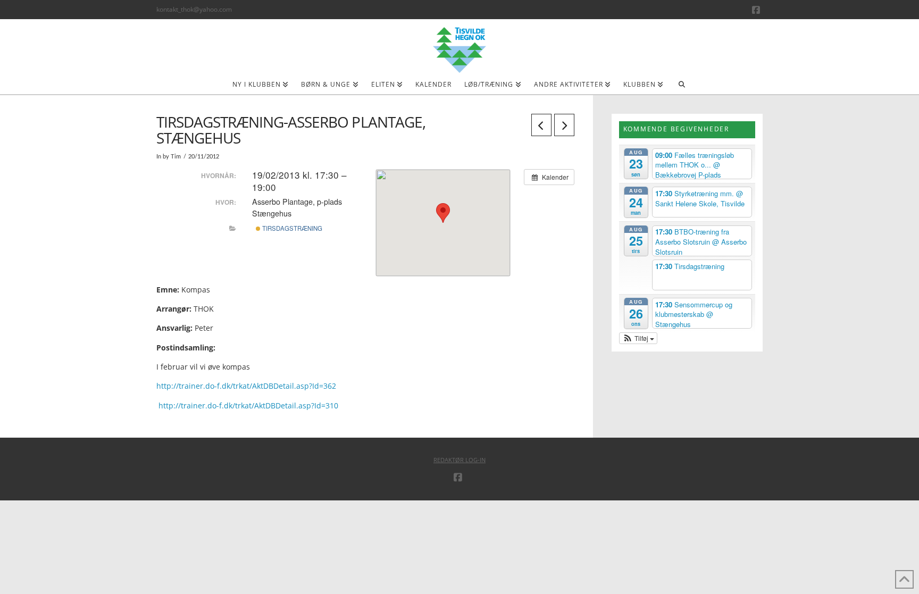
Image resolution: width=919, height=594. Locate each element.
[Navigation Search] (682, 87)
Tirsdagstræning (291, 228)
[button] (638, 338)
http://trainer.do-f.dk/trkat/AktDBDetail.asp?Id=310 (248, 405)
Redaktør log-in (459, 460)
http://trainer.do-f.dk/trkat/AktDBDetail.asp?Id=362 (246, 386)
